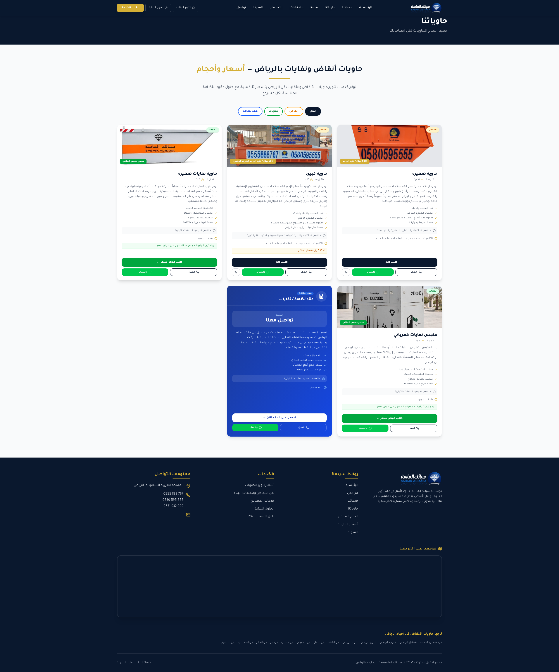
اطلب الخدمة (130, 7)
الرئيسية (365, 8)
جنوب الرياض (388, 642)
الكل (313, 111)
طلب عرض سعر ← (170, 262)
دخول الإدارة (156, 7)
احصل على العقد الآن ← (279, 417)
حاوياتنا (330, 8)
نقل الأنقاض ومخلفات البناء (254, 493)
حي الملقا (333, 642)
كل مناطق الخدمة (431, 642)
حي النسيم (227, 642)
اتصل (414, 272)
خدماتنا (347, 8)
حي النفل (319, 642)
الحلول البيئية (264, 509)
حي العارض (303, 642)
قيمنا (314, 8)
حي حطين (287, 642)
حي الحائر (261, 642)
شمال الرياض (408, 642)
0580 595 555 (172, 500)
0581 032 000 (173, 506)
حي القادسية (245, 642)
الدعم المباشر (348, 517)
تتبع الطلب (183, 7)
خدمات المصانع (262, 501)
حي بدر (274, 642)
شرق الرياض (368, 642)
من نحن (352, 493)
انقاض (293, 111)
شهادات (296, 8)
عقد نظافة (250, 111)
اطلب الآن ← (389, 262)
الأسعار (276, 8)
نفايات (273, 111)
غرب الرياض (349, 642)
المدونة (258, 8)
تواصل (241, 8)
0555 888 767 (173, 494)
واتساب (370, 272)
